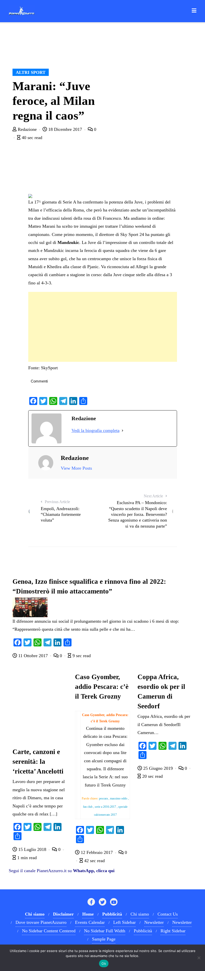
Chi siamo (139, 914)
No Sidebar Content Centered (49, 930)
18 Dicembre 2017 (65, 129)
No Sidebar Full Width (104, 930)
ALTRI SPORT (31, 72)
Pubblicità (143, 930)
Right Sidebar (173, 930)
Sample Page (104, 939)
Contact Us (168, 914)
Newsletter (154, 922)
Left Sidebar (124, 922)
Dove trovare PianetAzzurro (41, 922)
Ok (104, 964)
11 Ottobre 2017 (33, 655)
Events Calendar (90, 922)
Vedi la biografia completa (96, 430)
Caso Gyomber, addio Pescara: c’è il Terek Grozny (101, 686)
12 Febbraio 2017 (97, 852)
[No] (198, 957)
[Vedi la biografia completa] (123, 430)
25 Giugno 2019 (158, 768)
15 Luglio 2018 (32, 849)
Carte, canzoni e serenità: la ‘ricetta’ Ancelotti (38, 761)
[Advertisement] (102, 327)
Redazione (27, 129)
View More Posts (76, 468)
